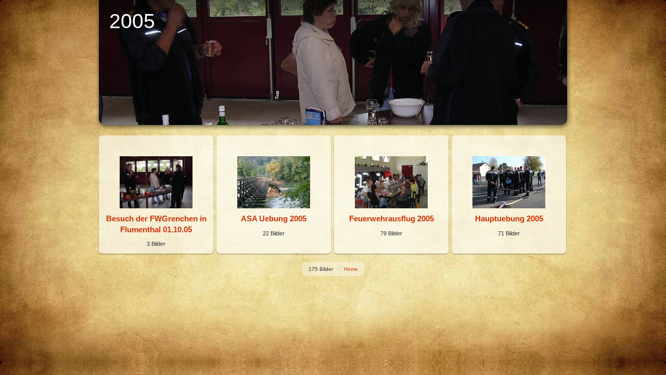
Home (351, 269)
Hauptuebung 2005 (509, 218)
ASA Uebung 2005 (273, 218)
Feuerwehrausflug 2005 (391, 218)
